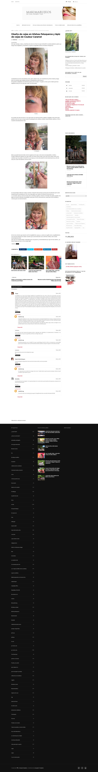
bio (12, 453)
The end (13, 718)
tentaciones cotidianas (78, 213)
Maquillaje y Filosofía (15, 590)
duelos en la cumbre (70, 221)
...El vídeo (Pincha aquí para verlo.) (73, 266)
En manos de (14, 513)
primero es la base (80, 219)
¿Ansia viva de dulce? (15, 436)
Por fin (12, 641)
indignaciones (14, 543)
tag (12, 697)
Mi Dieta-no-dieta (14, 607)
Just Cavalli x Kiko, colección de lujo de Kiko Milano (53, 271)
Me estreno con (14, 594)
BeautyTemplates (23, 768)
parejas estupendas (15, 628)
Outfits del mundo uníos (16, 624)
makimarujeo (14, 581)
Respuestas (18, 314)
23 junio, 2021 (58, 378)
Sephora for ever (69, 215)
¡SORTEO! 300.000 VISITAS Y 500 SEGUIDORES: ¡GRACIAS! (52, 432)
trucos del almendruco (15, 731)
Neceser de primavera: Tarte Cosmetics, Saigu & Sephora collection (52, 462)
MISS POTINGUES (69, 107)
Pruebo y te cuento (15, 663)
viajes (12, 752)
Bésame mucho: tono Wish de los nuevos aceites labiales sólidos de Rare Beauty (52, 440)
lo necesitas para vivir (70, 219)
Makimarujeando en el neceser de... (18, 577)
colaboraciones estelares (80, 223)
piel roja (13, 632)
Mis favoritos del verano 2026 (18, 270)
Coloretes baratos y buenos (17, 470)
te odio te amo (14, 705)
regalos (12, 680)
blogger (59, 286)
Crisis (12, 474)
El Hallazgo (13, 491)
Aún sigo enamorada (15, 444)
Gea (83, 227)
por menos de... (82, 204)
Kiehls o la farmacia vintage (16, 547)
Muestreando (14, 615)
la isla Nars (68, 206)
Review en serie (69, 225)
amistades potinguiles (15, 440)
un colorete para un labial (16, 735)
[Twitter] (66, 1)
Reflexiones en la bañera (74, 25)
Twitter (77, 85)
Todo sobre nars (60, 25)
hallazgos (13, 521)
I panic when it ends (78, 225)
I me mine (76, 215)
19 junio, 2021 (58, 350)
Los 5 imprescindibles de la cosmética (73, 208)
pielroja (67, 211)
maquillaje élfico (78, 227)
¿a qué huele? (69, 213)
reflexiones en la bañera (16, 675)
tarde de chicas (14, 701)
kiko (12, 551)
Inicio (12, 1)
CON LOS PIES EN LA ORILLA (71, 99)
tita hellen (17, 379)
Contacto (17, 1)
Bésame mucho (26, 25)
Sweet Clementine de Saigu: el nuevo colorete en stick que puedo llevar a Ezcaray (52, 469)
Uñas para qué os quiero (76, 211)
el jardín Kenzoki (69, 227)
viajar (12, 748)
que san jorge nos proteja (16, 671)
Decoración (13, 483)
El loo (12, 500)
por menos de (14, 645)
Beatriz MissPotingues (20, 359)
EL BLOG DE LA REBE (70, 103)
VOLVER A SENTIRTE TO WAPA (72, 110)
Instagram (77, 88)
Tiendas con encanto (15, 722)
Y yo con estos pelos (15, 757)
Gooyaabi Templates (39, 768)
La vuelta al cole (14, 560)
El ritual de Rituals (14, 508)
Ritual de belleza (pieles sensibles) (43, 25)
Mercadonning (14, 603)
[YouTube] (85, 768)
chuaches (78, 221)
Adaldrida (20, 316)
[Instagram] (68, 1)
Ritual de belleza (14, 688)
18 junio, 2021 (58, 293)
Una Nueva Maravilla (15, 740)
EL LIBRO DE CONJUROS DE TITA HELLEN (74, 104)
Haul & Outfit (13, 525)
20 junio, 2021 (58, 359)
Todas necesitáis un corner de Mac (73, 217)
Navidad (13, 620)
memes (12, 598)
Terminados (13, 714)
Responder (18, 312)
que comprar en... (14, 667)
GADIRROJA (68, 106)
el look (16, 30)
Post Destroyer (14, 654)
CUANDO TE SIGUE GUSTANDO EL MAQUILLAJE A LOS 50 (73, 101)
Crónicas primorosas (15, 478)
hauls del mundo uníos (16, 530)
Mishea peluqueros (15, 611)
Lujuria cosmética (69, 223)
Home (12, 30)
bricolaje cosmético (15, 457)
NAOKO (67, 108)
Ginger (16, 293)
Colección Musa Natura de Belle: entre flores (35, 271)
